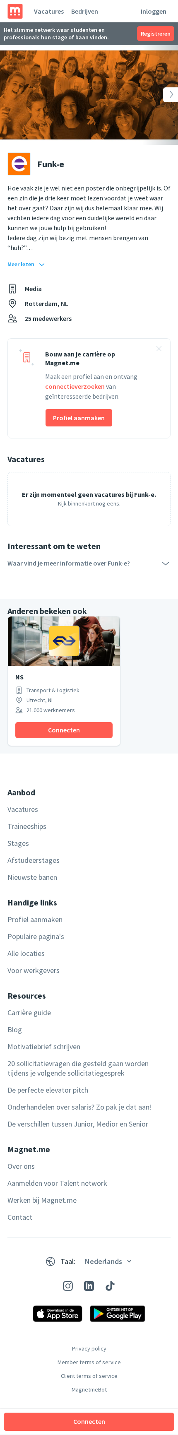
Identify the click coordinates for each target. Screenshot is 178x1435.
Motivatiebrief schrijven (43, 1046)
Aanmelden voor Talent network (57, 1183)
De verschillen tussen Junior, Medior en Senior (77, 1124)
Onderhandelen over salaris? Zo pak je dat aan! (79, 1107)
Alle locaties (26, 953)
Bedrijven (84, 11)
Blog (14, 1029)
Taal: (67, 1261)
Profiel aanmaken (79, 418)
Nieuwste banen (32, 877)
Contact (19, 1217)
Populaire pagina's (35, 936)
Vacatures (49, 11)
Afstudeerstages (33, 860)
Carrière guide (29, 1012)
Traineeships (26, 826)
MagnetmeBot (89, 1389)
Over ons (21, 1166)
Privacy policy (89, 1348)
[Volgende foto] (160, 95)
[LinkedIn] (89, 1286)
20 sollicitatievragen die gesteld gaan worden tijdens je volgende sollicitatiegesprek (78, 1068)
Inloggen (153, 11)
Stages (18, 843)
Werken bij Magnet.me (42, 1200)
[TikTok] (110, 1286)
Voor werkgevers (33, 970)
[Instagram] (68, 1286)
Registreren (156, 33)
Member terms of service (89, 1362)
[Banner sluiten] (159, 350)
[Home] (15, 11)
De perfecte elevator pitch (47, 1090)
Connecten (89, 1421)
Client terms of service (89, 1376)
